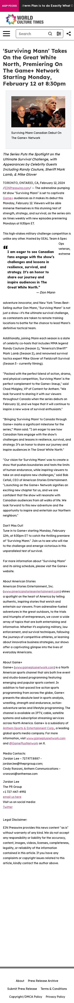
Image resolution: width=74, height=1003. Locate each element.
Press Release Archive (43, 981)
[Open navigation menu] (6, 33)
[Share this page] (68, 33)
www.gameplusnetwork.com (34, 667)
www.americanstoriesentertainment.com (32, 591)
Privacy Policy (55, 996)
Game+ (8, 198)
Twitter (8, 807)
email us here (12, 797)
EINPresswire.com (16, 188)
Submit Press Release (22, 989)
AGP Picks (9, 5)
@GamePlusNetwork (23, 743)
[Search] (50, 33)
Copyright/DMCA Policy (25, 996)
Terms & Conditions (54, 989)
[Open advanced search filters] (58, 33)
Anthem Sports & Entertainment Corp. (28, 728)
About (20, 981)
